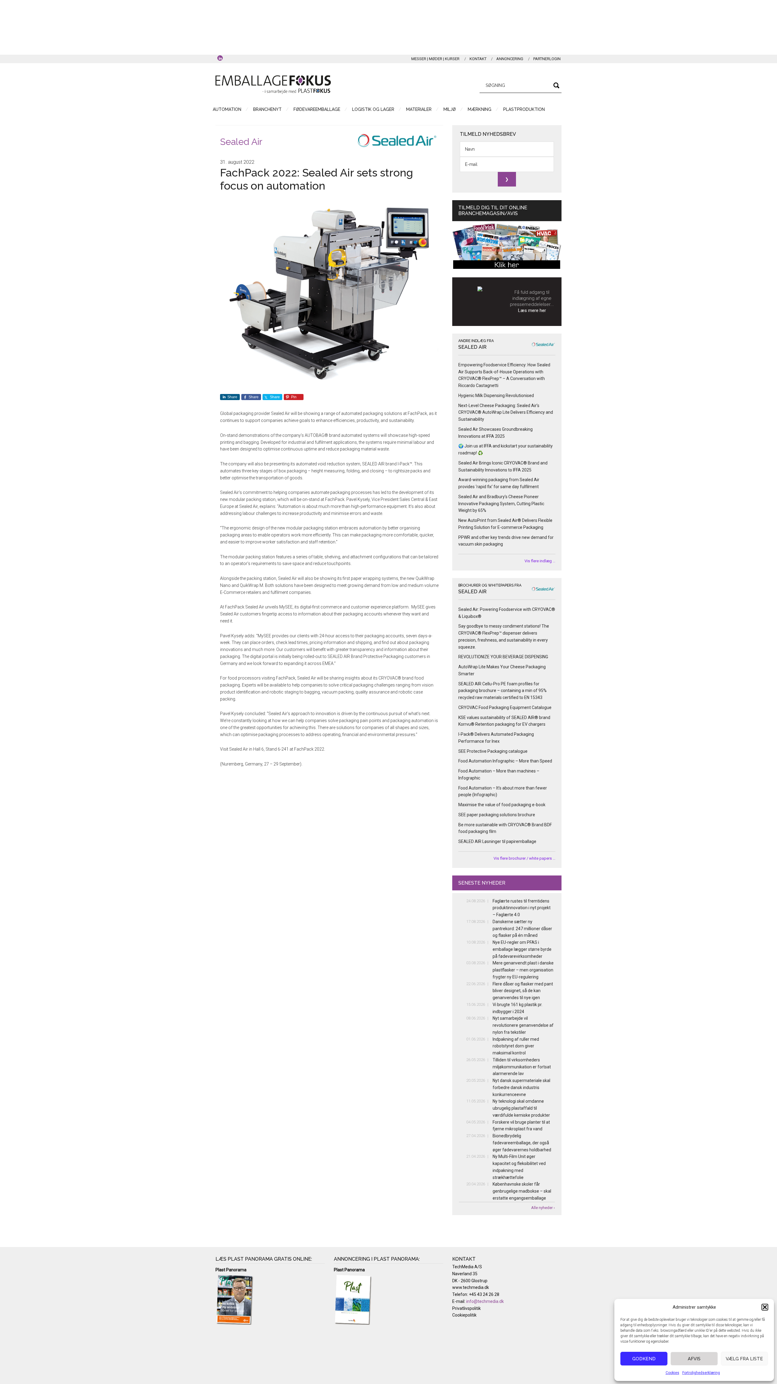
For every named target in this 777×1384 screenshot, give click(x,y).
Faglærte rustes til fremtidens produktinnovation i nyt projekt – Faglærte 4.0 (522, 908)
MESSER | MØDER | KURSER (435, 59)
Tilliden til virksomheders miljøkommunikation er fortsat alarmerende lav (522, 1066)
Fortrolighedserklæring (701, 1373)
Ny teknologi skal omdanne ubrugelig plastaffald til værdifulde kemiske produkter (521, 1108)
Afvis (694, 1359)
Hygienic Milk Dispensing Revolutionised (496, 395)
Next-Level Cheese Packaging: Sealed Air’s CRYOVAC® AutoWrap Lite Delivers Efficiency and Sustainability (505, 412)
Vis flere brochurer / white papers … (524, 858)
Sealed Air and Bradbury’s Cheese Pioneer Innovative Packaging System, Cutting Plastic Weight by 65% (501, 503)
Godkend (644, 1359)
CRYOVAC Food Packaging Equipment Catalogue (504, 707)
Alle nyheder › (543, 1207)
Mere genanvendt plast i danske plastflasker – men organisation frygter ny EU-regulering (523, 970)
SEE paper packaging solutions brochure (496, 814)
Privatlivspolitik (466, 1308)
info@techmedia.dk (485, 1301)
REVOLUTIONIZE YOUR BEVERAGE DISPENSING (503, 656)
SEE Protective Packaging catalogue (493, 751)
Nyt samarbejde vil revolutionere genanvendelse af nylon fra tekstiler (523, 1025)
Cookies (672, 1373)
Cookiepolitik (464, 1315)
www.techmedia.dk (470, 1287)
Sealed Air (241, 141)
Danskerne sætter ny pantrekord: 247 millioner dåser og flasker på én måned (522, 928)
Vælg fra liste (744, 1359)
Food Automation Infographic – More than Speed (505, 761)
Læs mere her (532, 310)
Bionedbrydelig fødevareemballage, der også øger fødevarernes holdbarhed (522, 1142)
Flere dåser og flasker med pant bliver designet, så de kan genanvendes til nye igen (523, 990)
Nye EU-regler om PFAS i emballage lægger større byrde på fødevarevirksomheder (522, 949)
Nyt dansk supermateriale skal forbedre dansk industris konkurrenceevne (521, 1087)
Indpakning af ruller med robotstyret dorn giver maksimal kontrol (516, 1046)
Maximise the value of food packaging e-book (501, 804)
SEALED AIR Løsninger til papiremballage (497, 841)
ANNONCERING (509, 59)
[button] (765, 1307)
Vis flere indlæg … (539, 561)
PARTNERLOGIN (547, 59)
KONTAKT (478, 59)
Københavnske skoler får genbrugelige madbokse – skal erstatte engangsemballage (522, 1191)
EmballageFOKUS (273, 84)
